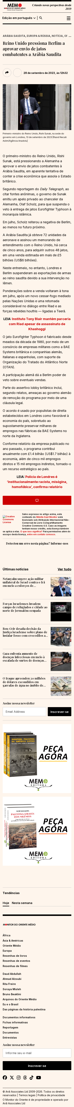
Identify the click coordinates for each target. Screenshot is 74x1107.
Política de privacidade (51, 1095)
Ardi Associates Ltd (14, 1103)
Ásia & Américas (13, 940)
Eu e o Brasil (10, 1004)
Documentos (11, 1032)
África (6, 935)
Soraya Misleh (12, 989)
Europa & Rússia (38, 35)
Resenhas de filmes (15, 966)
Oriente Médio (12, 945)
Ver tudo (64, 569)
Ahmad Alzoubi (12, 978)
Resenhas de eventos (16, 960)
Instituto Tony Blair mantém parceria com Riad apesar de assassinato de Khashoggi (40, 324)
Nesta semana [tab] (22, 903)
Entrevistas (10, 1037)
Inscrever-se (59, 712)
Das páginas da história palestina (24, 1009)
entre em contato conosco (41, 534)
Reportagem (10, 1027)
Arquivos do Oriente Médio (20, 999)
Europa (7, 950)
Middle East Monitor (46, 517)
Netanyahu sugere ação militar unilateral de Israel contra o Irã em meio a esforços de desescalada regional (24, 582)
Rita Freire (9, 983)
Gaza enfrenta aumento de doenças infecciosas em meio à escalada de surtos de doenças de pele (24, 657)
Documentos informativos (19, 1017)
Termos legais (27, 1095)
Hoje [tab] (6, 903)
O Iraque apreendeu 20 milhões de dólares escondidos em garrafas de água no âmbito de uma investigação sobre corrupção (24, 682)
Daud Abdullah (12, 973)
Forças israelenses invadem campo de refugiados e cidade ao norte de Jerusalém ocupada (25, 607)
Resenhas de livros (15, 955)
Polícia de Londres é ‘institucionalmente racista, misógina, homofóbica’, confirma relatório (37, 482)
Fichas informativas (15, 1022)
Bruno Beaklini (12, 994)
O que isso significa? (31, 531)
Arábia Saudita (14, 35)
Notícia (57, 35)
